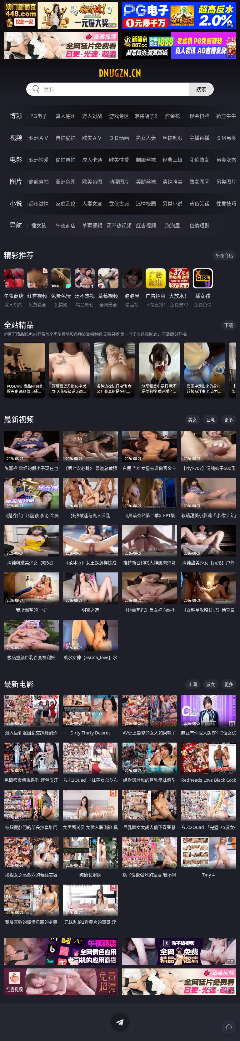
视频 (16, 138)
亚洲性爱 (39, 159)
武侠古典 (119, 203)
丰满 (192, 684)
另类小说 (172, 203)
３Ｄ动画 (119, 138)
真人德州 (66, 116)
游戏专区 (119, 116)
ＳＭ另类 (226, 138)
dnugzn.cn (120, 73)
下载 (228, 325)
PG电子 (38, 116)
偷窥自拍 (39, 181)
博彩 (16, 116)
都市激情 (39, 203)
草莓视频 (92, 225)
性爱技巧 (226, 203)
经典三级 (172, 159)
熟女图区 (199, 181)
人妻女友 (92, 203)
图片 (16, 181)
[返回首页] (228, 1027)
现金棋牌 (199, 116)
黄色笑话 (199, 203)
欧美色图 (92, 181)
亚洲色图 (66, 181)
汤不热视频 (119, 225)
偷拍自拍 (66, 159)
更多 (228, 420)
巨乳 (210, 420)
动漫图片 (119, 181)
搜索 (201, 89)
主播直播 (199, 138)
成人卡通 (92, 159)
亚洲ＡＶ (39, 138)
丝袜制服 (172, 138)
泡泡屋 (172, 225)
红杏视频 (146, 225)
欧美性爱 (119, 159)
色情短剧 (199, 225)
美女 (192, 420)
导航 (16, 225)
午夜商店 (66, 225)
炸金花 (172, 116)
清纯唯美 (172, 181)
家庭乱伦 (66, 203)
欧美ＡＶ (92, 138)
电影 (16, 159)
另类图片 (226, 181)
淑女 (210, 684)
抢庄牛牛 (226, 116)
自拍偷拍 (66, 138)
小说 (16, 203)
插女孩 (38, 225)
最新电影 (19, 684)
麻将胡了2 (145, 116)
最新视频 (19, 419)
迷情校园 (146, 203)
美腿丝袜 (146, 181)
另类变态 (226, 159)
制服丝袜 (146, 159)
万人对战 (92, 116)
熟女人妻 (146, 138)
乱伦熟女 (199, 159)
